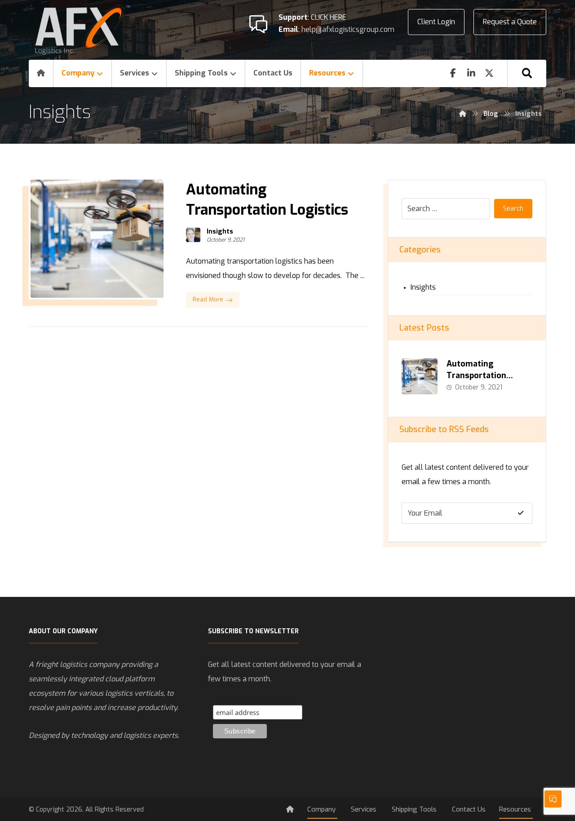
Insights (220, 231)
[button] (527, 73)
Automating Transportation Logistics (476, 375)
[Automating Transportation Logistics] (420, 376)
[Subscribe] (520, 513)
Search (513, 208)
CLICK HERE (328, 17)
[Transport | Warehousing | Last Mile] (83, 30)
